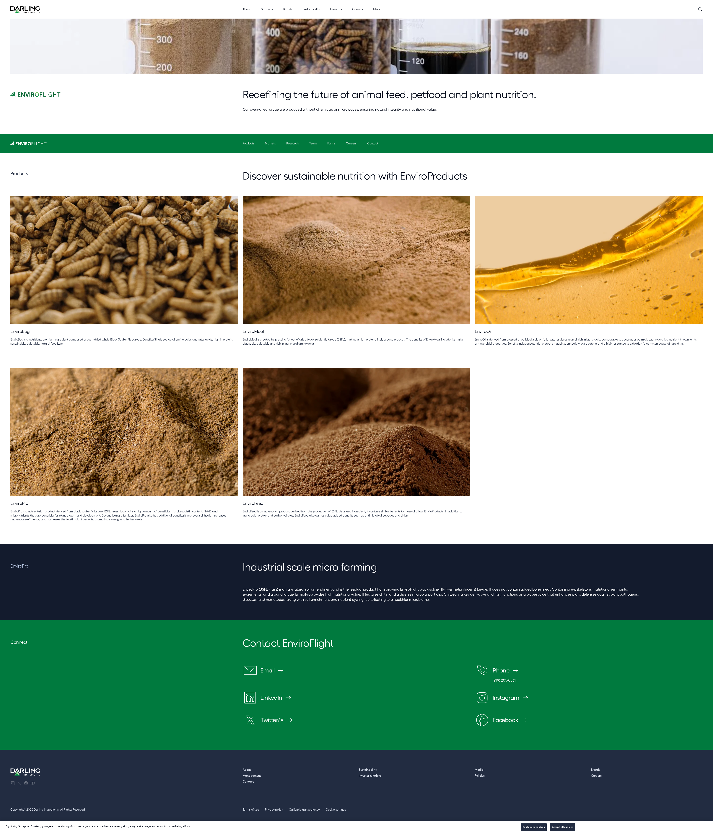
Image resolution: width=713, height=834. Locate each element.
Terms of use (251, 809)
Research (292, 143)
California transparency (304, 809)
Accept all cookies (562, 827)
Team (312, 143)
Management (252, 775)
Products (248, 143)
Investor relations (370, 775)
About (247, 769)
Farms (331, 143)
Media (479, 769)
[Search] (700, 9)
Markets (270, 143)
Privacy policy (274, 809)
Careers (351, 143)
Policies (480, 775)
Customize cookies (533, 827)
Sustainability (368, 769)
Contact (372, 143)
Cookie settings (336, 809)
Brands (595, 769)
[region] (356, 827)
